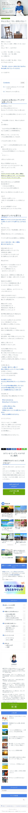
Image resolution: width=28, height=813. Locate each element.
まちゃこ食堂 (15, 639)
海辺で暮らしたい (15, 628)
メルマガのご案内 (14, 492)
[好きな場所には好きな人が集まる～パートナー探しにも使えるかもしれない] (5, 759)
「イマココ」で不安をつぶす (17, 764)
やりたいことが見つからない (17, 777)
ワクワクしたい (15, 631)
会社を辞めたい (15, 607)
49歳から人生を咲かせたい (14, 611)
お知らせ (14, 643)
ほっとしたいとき (14, 635)
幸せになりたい (15, 629)
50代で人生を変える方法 (15, 617)
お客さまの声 (15, 645)
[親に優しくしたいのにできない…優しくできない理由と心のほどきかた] (5, 745)
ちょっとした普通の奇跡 (15, 750)
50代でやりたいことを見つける (15, 619)
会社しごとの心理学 (14, 605)
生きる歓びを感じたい (5, 18)
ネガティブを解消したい (15, 626)
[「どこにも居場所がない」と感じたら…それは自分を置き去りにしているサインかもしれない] (5, 732)
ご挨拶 (15, 647)
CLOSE (22, 82)
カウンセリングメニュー (14, 485)
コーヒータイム (15, 638)
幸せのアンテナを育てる (12, 91)
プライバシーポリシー (13, 809)
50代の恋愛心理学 (15, 614)
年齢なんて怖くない (15, 616)
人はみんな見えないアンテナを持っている (15, 87)
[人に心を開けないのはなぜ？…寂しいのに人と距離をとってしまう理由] (5, 739)
